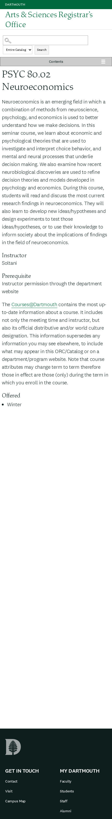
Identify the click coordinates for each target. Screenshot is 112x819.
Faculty (65, 781)
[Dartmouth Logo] (15, 4)
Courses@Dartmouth (34, 304)
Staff (63, 801)
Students (67, 791)
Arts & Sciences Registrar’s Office (49, 19)
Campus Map (15, 801)
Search (42, 50)
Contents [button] (56, 61)
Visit (9, 791)
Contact (11, 781)
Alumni (65, 811)
